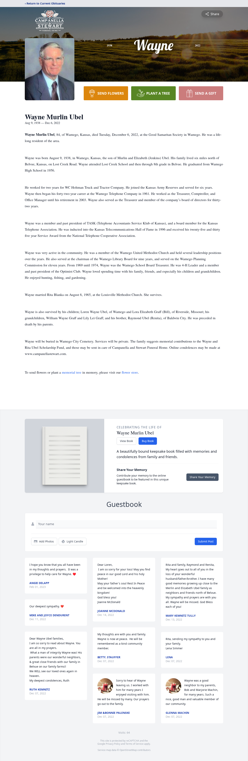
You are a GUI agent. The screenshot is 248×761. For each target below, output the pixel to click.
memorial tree (71, 372)
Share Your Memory (202, 477)
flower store (130, 372)
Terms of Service (135, 743)
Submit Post (206, 541)
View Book (126, 441)
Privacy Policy (113, 743)
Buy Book (148, 441)
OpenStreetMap (128, 750)
